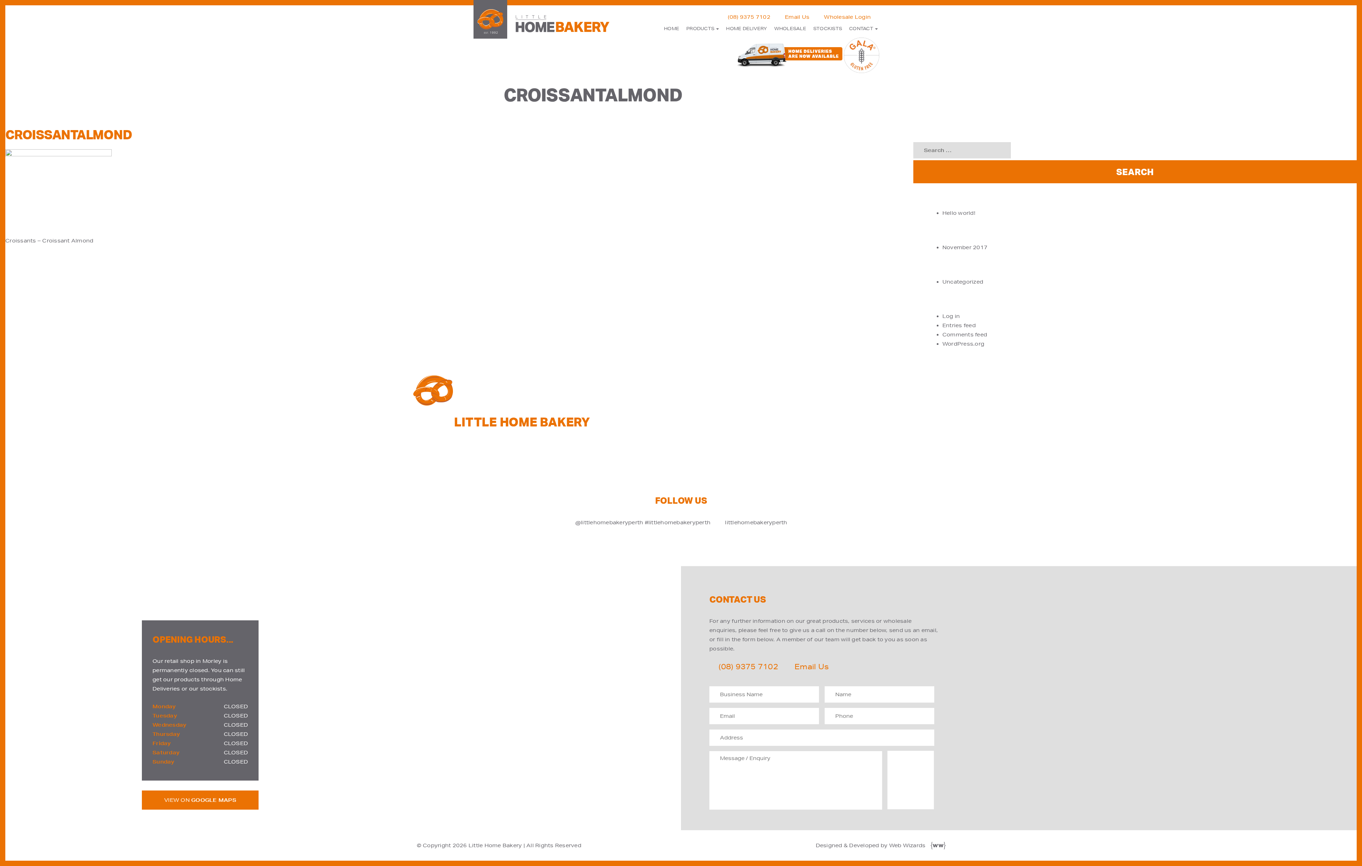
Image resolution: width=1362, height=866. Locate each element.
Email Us (797, 17)
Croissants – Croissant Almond (49, 241)
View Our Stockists (890, 430)
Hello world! (958, 213)
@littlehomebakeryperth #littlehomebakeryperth (642, 522)
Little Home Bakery (495, 845)
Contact (861, 29)
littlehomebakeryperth (756, 522)
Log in (951, 316)
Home (671, 29)
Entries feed (959, 325)
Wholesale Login (847, 17)
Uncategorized (962, 282)
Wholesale (790, 29)
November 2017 (964, 247)
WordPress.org (963, 344)
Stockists (827, 29)
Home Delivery (746, 29)
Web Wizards (907, 845)
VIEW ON (200, 800)
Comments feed (964, 334)
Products (700, 29)
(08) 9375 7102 (749, 17)
